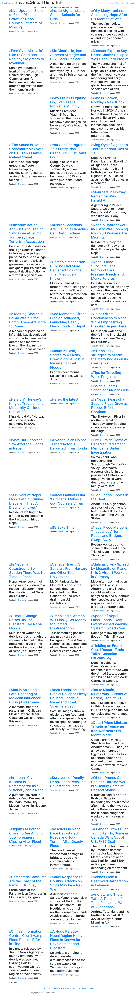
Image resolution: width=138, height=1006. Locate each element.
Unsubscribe (120, 3)
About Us (47, 988)
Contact (130, 3)
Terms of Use (58, 988)
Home (104, 3)
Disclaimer (82, 988)
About (111, 3)
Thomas (21, 31)
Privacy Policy (71, 988)
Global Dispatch (27, 3)
